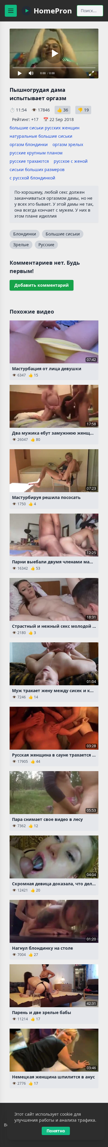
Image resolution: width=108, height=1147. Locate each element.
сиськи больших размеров (37, 169)
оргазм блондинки (29, 144)
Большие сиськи (63, 234)
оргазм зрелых (67, 144)
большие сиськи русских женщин (45, 128)
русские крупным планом (36, 153)
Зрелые (21, 244)
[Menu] (11, 11)
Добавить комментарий (41, 285)
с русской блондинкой (32, 178)
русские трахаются (29, 161)
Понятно (55, 1131)
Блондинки (24, 234)
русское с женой (71, 161)
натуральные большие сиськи (41, 136)
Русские (46, 244)
